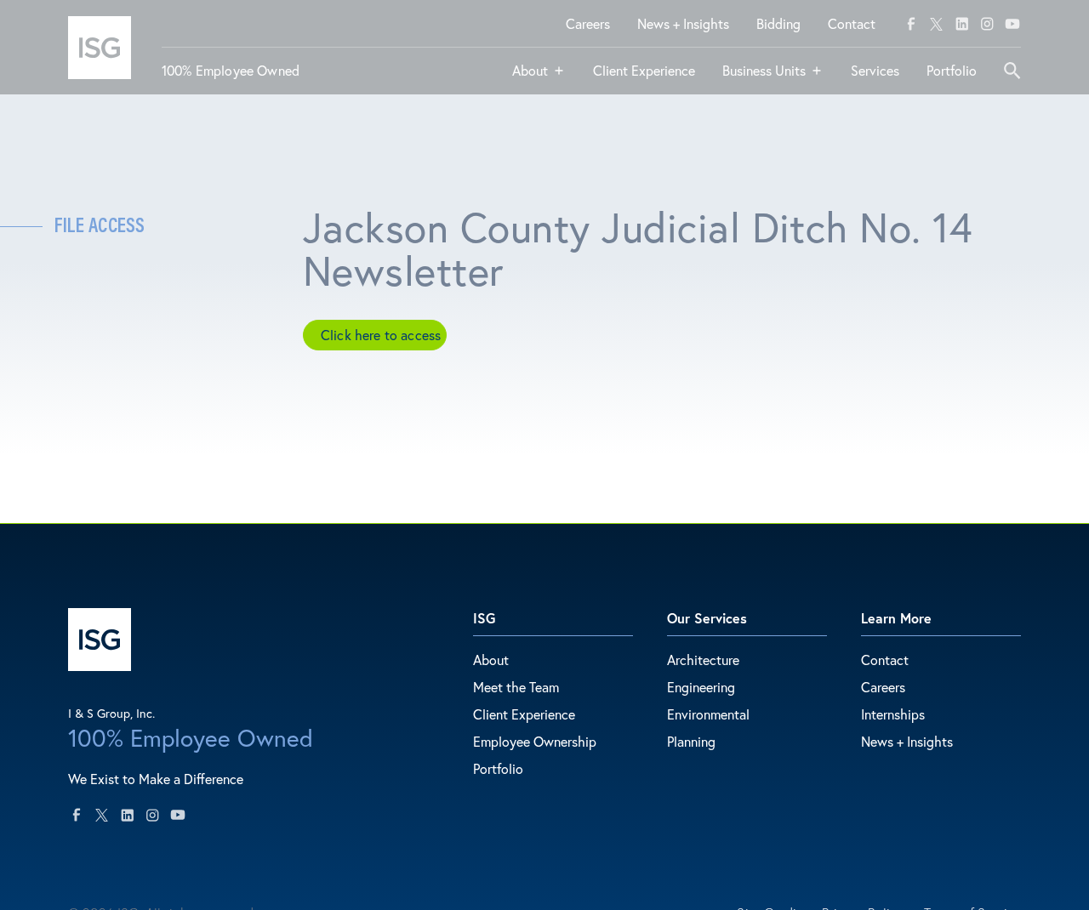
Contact (885, 659)
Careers (883, 687)
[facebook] (911, 23)
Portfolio (498, 768)
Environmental (708, 714)
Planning (691, 741)
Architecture (703, 659)
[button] (539, 77)
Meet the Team (516, 687)
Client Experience (524, 714)
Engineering (701, 687)
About (491, 659)
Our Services (707, 618)
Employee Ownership (534, 741)
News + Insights (907, 741)
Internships (893, 714)
